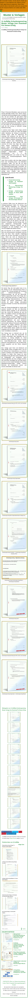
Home (3, 17)
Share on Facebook (7, 831)
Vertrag (6, 17)
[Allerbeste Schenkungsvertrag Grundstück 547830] (14, 785)
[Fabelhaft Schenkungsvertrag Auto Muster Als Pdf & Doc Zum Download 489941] (14, 742)
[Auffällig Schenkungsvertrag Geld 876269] (14, 753)
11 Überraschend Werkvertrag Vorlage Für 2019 (16, 187)
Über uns (12, 981)
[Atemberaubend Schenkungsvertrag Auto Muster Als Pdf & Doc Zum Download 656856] (14, 818)
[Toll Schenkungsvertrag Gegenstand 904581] (14, 828)
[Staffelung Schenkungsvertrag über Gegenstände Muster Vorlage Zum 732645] (14, 775)
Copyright (12, 983)
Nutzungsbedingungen (20, 983)
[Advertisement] (14, 38)
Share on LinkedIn (11, 833)
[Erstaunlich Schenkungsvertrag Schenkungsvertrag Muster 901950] (14, 796)
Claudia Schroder (12, 838)
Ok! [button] (1, 11)
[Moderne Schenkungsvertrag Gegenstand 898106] (14, 721)
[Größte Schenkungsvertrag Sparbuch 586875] (14, 732)
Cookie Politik (6, 983)
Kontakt (14, 984)
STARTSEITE (6, 981)
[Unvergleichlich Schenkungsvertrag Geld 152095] (14, 807)
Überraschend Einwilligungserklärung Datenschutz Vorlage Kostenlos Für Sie (19, 935)
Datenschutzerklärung (20, 981)
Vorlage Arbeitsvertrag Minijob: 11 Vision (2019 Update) (16, 192)
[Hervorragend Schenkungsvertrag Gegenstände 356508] (14, 764)
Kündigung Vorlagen (17, 949)
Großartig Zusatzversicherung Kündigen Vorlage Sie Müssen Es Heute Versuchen (18, 945)
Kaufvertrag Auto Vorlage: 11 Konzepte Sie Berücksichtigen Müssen (16, 198)
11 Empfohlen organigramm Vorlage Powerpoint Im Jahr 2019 (19, 971)
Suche (24, 928)
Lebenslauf (15, 956)
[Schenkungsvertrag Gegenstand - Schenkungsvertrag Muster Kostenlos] (14, 77)
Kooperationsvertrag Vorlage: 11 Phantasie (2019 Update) (16, 181)
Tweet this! (15, 831)
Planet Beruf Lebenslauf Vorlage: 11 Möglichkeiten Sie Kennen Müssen (19, 953)
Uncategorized (16, 939)
